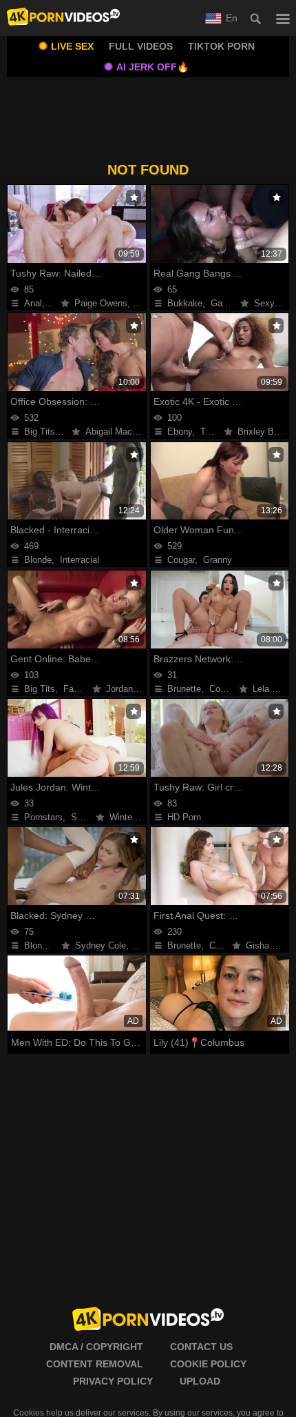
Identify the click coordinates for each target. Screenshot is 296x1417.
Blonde (38, 560)
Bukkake (184, 303)
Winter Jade (133, 817)
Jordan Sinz (130, 689)
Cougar (181, 560)
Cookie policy (208, 1364)
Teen (210, 431)
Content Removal (94, 1364)
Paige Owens (100, 303)
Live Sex (72, 46)
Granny (217, 560)
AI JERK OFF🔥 (152, 66)
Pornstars (43, 817)
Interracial (79, 560)
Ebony (179, 431)
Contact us (201, 1346)
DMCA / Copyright (96, 1346)
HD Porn (184, 817)
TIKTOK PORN (221, 46)
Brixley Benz (262, 431)
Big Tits (39, 431)
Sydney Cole (100, 945)
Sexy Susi (274, 303)
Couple (223, 945)
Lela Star (270, 689)
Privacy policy (113, 1381)
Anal (33, 303)
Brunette (184, 689)
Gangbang (231, 303)
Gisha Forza (270, 945)
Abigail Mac (108, 431)
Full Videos (141, 46)
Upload (200, 1381)
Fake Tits (82, 689)
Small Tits (91, 817)
